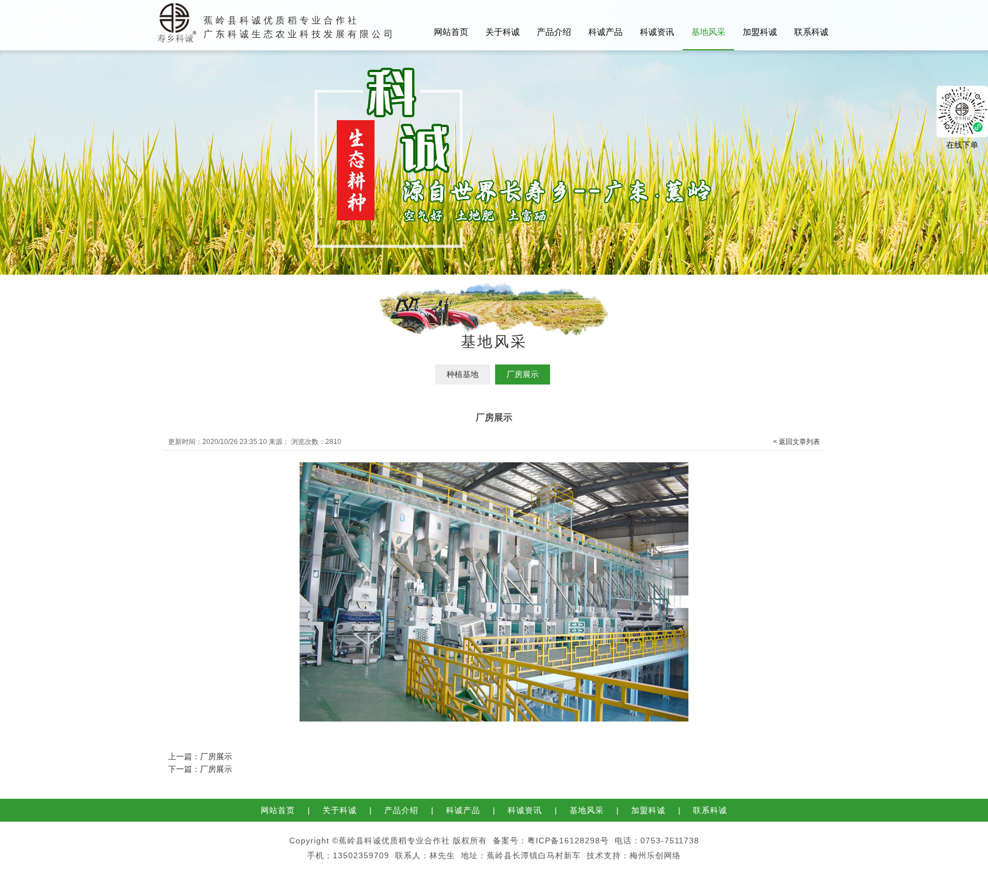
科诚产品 (605, 32)
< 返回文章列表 (796, 442)
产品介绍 (554, 32)
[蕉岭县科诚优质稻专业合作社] (174, 8)
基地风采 (708, 32)
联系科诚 (811, 32)
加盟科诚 (760, 32)
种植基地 (463, 374)
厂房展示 (523, 374)
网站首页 (451, 32)
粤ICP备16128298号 (568, 840)
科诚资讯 (657, 32)
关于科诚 (502, 32)
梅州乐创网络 (655, 855)
